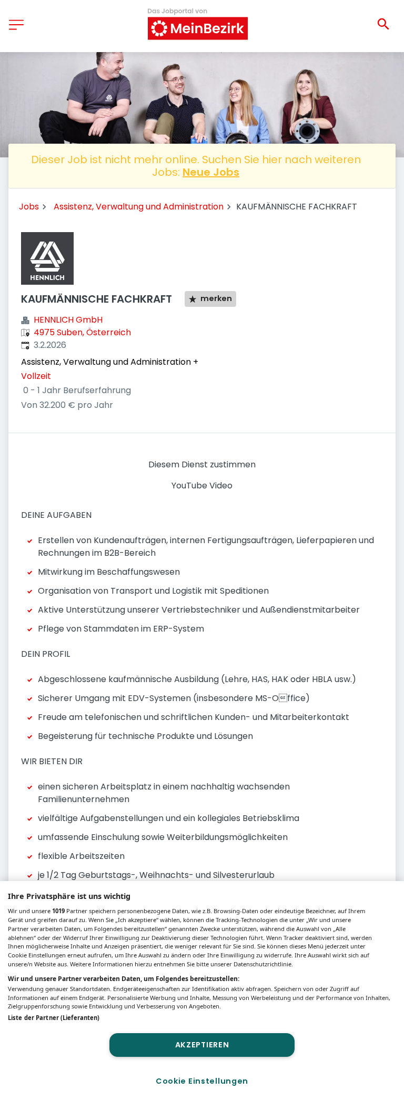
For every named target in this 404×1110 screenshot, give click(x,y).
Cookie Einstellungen (202, 1081)
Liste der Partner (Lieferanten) (53, 1018)
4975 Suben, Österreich (82, 332)
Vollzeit (36, 376)
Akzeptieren (202, 1044)
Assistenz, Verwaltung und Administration (139, 207)
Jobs (29, 207)
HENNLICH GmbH (68, 320)
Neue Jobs (211, 172)
